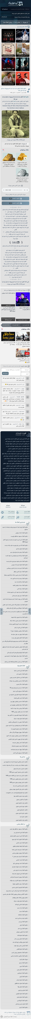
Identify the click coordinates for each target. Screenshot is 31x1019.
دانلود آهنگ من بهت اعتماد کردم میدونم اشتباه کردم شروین (15, 600)
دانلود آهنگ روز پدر (23, 922)
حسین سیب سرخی (17, 451)
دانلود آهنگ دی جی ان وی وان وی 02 (19, 688)
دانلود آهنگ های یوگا (23, 987)
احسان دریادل (26, 441)
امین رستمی (15, 444)
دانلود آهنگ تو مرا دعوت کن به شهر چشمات (17, 592)
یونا (16, 500)
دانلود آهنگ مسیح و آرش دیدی (20, 691)
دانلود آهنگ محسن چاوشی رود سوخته (18, 681)
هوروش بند (4, 498)
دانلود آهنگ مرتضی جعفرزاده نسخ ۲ (19, 631)
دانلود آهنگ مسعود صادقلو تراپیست (19, 536)
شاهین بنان (12, 463)
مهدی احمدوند (10, 490)
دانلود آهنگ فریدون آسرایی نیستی (20, 887)
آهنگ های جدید (25, 325)
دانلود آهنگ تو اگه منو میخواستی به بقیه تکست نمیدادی (16, 557)
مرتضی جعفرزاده (18, 488)
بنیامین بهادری (18, 446)
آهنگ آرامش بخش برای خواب (21, 946)
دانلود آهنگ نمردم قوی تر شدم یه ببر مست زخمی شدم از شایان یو (15, 613)
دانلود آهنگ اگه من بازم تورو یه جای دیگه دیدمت (16, 545)
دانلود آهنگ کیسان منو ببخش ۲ (20, 856)
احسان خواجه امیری (9, 439)
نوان (16, 498)
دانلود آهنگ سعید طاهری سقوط (20, 884)
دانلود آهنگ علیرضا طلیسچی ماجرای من (18, 695)
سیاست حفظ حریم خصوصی (10, 1017)
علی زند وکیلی (5, 468)
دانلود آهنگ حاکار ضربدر (22, 684)
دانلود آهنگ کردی (23, 1007)
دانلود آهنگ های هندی (22, 997)
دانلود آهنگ (26, 97)
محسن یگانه (26, 483)
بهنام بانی (12, 446)
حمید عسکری (26, 454)
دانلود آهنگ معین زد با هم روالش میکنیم (18, 722)
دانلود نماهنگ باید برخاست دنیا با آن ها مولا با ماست (15, 765)
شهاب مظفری (6, 463)
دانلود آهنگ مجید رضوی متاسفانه (20, 746)
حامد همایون (15, 449)
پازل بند (7, 446)
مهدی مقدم (13, 493)
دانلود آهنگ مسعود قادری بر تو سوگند (19, 880)
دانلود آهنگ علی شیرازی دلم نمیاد (20, 874)
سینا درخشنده (26, 463)
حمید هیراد (13, 454)
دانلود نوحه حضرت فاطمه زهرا (21, 796)
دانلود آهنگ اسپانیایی (22, 973)
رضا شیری (22, 456)
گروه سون (14, 476)
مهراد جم (21, 495)
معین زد (16, 490)
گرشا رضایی (19, 476)
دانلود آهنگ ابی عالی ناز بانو (21, 627)
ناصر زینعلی (20, 498)
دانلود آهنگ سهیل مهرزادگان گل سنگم (19, 732)
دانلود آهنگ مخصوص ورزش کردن (20, 952)
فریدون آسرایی (26, 476)
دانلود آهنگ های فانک (22, 935)
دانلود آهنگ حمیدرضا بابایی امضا (20, 850)
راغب (9, 454)
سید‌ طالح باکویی (25, 461)
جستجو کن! (5, 9)
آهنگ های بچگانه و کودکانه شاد (20, 942)
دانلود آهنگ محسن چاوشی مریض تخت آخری (17, 736)
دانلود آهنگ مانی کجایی (22, 843)
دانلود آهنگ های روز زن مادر (21, 939)
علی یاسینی (13, 471)
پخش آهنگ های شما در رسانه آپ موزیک (22, 17)
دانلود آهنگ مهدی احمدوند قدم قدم (19, 877)
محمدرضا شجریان (25, 485)
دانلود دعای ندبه (24, 817)
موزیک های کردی (24, 959)
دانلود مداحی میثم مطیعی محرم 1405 (19, 779)
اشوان (14, 441)
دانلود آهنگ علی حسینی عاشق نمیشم (19, 836)
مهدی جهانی (26, 493)
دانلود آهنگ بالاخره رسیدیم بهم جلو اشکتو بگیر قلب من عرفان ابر (15, 642)
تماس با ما (17, 22)
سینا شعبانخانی (18, 463)
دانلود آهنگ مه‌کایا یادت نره (21, 582)
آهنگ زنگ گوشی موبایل (22, 932)
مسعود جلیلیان (10, 488)
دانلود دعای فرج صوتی (22, 810)
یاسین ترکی (26, 500)
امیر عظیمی (26, 444)
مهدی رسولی (19, 493)
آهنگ (14, 101)
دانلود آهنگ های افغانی (22, 949)
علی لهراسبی (18, 471)
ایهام (11, 444)
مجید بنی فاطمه (20, 478)
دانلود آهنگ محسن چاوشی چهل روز (19, 701)
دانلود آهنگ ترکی (24, 925)
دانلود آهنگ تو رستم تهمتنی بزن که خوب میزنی (17, 725)
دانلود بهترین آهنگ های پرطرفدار (20, 898)
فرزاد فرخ (12, 473)
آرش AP (27, 439)
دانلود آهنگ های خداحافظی (21, 983)
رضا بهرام (27, 456)
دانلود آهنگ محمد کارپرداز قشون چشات (18, 624)
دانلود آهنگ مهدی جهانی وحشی (20, 853)
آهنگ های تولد (6, 325)
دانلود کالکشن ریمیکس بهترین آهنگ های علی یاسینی (15, 894)
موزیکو (8, 506)
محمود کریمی (10, 485)
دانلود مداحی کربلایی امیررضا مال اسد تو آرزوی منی (16, 762)
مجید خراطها (13, 478)
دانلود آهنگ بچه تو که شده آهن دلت (19, 578)
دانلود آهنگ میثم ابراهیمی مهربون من (19, 705)
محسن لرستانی (9, 480)
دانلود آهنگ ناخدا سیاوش (22, 533)
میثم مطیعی (8, 495)
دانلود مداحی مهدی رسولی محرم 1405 (18, 782)
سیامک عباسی (7, 458)
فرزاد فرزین (7, 473)
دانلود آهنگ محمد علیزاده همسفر (20, 867)
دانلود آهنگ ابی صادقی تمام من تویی (19, 677)
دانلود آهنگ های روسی (22, 970)
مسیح (20, 490)
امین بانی (21, 444)
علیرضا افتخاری (6, 471)
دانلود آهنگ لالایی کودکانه (21, 904)
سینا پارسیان (10, 461)
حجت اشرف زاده (25, 451)
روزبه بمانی (5, 456)
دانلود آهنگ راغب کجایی (22, 860)
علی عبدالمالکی (25, 471)
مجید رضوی (7, 478)
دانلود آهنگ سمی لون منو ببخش (20, 596)
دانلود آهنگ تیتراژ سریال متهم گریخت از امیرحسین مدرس (16, 657)
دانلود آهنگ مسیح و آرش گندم (20, 753)
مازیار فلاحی (8, 476)
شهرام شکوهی (26, 466)
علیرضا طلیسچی (25, 473)
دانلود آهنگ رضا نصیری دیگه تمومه (19, 617)
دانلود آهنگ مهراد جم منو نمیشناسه (19, 749)
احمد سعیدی (19, 441)
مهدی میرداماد (7, 493)
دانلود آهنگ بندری (23, 963)
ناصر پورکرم (26, 498)
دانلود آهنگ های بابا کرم (22, 549)
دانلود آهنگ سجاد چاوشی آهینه (20, 585)
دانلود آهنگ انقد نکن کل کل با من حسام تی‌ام (17, 891)
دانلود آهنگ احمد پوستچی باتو (20, 863)
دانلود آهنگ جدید (23, 911)
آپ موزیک (15, 4)
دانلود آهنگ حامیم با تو (22, 674)
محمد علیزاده (12, 483)
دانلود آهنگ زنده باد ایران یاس (20, 870)
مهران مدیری (15, 495)
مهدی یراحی (26, 495)
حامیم (9, 449)
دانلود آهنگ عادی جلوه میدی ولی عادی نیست (17, 561)
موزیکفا (23, 506)
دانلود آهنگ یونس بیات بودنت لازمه (19, 708)
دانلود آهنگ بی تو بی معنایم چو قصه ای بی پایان (16, 662)
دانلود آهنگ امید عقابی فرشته (21, 698)
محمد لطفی (5, 483)
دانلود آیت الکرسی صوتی (22, 799)
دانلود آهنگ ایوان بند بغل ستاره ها (19, 634)
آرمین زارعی (22, 439)
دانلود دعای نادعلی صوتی (22, 813)
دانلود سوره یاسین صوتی (22, 806)
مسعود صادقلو (25, 490)
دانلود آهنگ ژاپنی (24, 976)
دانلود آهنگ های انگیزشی (22, 994)
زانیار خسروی (26, 458)
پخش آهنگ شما (7, 22)
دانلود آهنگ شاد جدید (22, 908)
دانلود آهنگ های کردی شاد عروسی (20, 565)
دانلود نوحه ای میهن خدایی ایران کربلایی (18, 739)
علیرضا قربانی (18, 473)
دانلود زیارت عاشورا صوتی (22, 803)
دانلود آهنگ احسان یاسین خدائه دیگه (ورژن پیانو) (16, 575)
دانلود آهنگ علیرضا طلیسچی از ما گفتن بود (18, 715)
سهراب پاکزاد (13, 458)
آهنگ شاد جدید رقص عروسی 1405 (19, 712)
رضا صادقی (16, 456)
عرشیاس (8, 466)
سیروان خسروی (17, 461)
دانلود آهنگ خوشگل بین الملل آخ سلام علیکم (17, 608)
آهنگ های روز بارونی (23, 990)
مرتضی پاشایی (26, 488)
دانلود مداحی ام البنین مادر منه (20, 786)
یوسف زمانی (20, 500)
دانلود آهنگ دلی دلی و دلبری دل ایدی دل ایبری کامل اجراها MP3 (15, 541)
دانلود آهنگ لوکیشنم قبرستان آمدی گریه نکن (17, 652)
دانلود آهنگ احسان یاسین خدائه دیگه (19, 621)
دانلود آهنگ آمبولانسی (22, 1000)
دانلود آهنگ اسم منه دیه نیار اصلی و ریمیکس (17, 568)
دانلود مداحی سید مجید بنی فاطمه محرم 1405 (17, 775)
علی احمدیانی (18, 468)
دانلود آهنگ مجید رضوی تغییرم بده (19, 729)
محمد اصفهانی (19, 483)
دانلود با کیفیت (14, 198)
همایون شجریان (10, 498)
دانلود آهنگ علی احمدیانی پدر (21, 832)
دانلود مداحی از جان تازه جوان (21, 769)
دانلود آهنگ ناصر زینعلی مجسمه (20, 743)
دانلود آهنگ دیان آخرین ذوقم (21, 572)
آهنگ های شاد (15, 325)
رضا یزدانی (11, 456)
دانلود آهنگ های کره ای (22, 980)
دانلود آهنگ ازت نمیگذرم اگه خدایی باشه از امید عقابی (15, 605)
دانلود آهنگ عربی (24, 966)
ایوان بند (7, 444)
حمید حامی (9, 451)
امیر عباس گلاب (8, 441)
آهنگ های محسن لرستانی (22, 1004)
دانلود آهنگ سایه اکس (22, 589)
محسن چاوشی (16, 480)
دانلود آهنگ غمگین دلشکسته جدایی (19, 956)
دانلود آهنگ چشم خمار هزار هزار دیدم (19, 552)
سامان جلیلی (19, 458)
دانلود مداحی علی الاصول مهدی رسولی (19, 789)
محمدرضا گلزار (17, 485)
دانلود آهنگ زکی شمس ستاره (21, 671)
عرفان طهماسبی (25, 468)
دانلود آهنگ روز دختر (23, 928)
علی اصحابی (11, 468)
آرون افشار (16, 439)
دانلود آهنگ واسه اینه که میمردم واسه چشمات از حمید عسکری (15, 528)
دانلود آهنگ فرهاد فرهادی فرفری (20, 846)
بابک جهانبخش (25, 446)
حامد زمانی (21, 449)
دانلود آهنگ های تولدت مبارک (21, 719)
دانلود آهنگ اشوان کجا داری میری (20, 839)
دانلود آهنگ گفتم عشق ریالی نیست (20, 638)
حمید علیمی (19, 454)
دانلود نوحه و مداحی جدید (21, 918)
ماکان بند (27, 478)
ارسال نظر (5, 373)
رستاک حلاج (4, 454)
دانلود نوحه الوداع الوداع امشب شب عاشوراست (17, 793)
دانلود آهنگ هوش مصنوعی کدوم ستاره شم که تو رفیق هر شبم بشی (15, 648)
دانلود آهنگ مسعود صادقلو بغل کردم (19, 829)
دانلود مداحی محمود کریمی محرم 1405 (18, 772)
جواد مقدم (26, 449)
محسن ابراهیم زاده (25, 480)
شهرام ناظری (19, 466)
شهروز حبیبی (13, 466)
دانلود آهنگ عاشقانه (23, 915)
